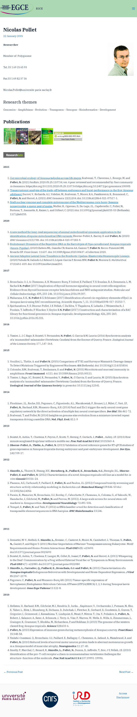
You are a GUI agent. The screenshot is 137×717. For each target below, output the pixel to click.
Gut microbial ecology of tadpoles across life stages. (45, 178)
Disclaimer (122, 697)
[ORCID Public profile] (68, 135)
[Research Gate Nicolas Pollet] (14, 154)
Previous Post (13, 672)
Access (123, 693)
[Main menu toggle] (133, 8)
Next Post (126, 672)
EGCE (39, 8)
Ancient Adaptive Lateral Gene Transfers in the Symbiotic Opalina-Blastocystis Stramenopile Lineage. (70, 256)
